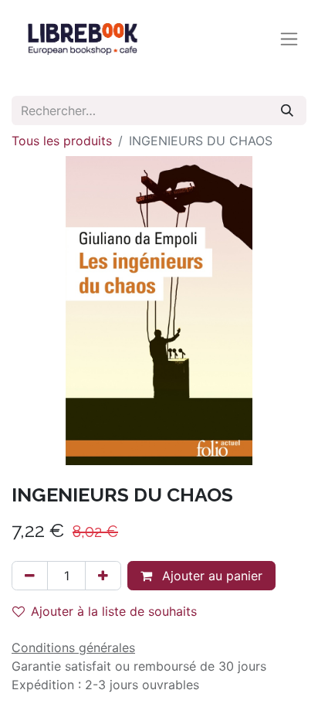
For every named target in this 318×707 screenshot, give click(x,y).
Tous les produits (62, 140)
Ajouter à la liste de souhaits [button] (114, 611)
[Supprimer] (30, 575)
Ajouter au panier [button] (210, 575)
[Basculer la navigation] (289, 39)
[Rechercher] (287, 110)
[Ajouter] (103, 575)
